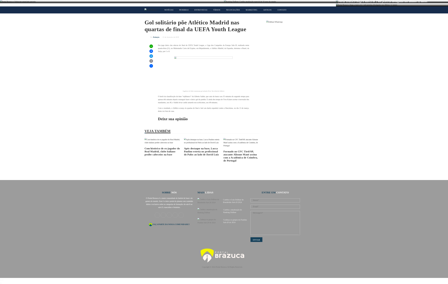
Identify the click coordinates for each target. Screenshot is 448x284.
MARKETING (251, 10)
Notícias (168, 10)
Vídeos (216, 10)
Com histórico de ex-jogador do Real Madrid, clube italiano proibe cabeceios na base (162, 151)
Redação (156, 37)
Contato (281, 10)
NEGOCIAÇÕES (233, 10)
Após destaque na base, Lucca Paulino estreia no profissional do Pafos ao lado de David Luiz (201, 151)
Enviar (256, 240)
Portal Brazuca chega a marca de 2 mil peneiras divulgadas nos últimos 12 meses (382, 1)
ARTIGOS (267, 10)
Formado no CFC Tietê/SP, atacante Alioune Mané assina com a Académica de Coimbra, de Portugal (240, 156)
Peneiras (184, 10)
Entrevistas (200, 10)
